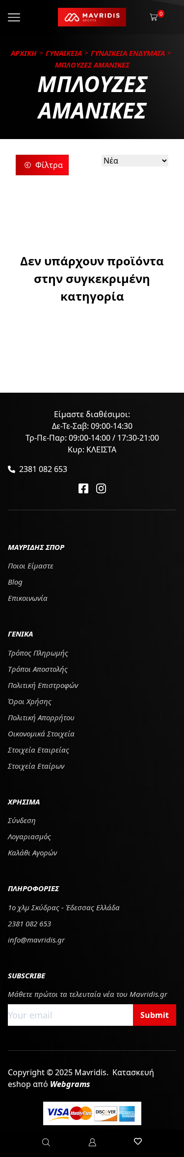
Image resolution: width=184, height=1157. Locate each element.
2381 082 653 (43, 469)
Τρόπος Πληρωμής (38, 653)
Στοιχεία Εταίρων (36, 766)
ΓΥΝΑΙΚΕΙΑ (64, 53)
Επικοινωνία (28, 598)
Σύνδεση (22, 820)
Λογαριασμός (29, 836)
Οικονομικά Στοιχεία (41, 733)
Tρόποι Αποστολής (38, 669)
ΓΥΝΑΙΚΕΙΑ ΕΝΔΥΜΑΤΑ (128, 53)
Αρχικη (24, 53)
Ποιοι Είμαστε (30, 565)
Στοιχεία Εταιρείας (38, 750)
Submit (154, 1015)
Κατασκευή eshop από (81, 1078)
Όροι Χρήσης (30, 701)
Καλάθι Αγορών (32, 852)
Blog (15, 582)
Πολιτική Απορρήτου (41, 717)
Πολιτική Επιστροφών (43, 685)
